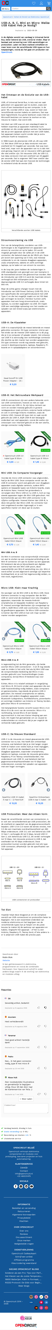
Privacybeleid (23, 1218)
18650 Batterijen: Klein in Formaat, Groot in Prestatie (24, 1279)
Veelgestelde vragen (24, 1244)
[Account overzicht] (39, 3)
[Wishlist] (31, 3)
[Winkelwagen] (46, 3)
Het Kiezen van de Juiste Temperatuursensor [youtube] (24, 1276)
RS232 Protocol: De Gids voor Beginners (24, 1282)
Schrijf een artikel (24, 1257)
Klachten (23, 1221)
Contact (24, 1171)
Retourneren (24, 1211)
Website (6, 960)
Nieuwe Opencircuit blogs (24, 1269)
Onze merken (23, 1240)
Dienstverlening (23, 1250)
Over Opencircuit (24, 1227)
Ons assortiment (24, 1237)
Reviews (24, 1234)
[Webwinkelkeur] (26, 1318)
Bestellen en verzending (24, 1208)
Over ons (24, 1231)
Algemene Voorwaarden (23, 1214)
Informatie (24, 1204)
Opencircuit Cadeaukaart (24, 1253)
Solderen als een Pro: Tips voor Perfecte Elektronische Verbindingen (24, 1273)
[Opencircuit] (26, 1325)
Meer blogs (23, 1286)
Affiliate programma (24, 1260)
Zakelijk (24, 1167)
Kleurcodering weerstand (23, 1263)
